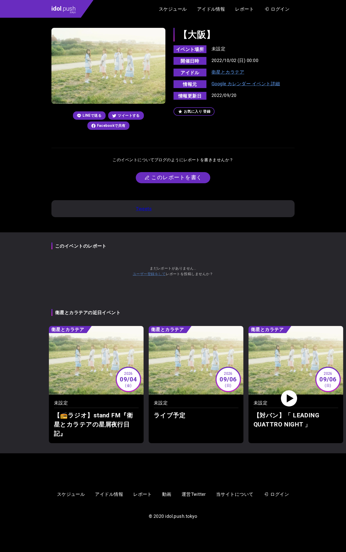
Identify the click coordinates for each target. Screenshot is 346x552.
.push (63, 9)
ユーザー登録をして (149, 274)
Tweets (144, 208)
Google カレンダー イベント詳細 (246, 83)
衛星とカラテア (228, 72)
